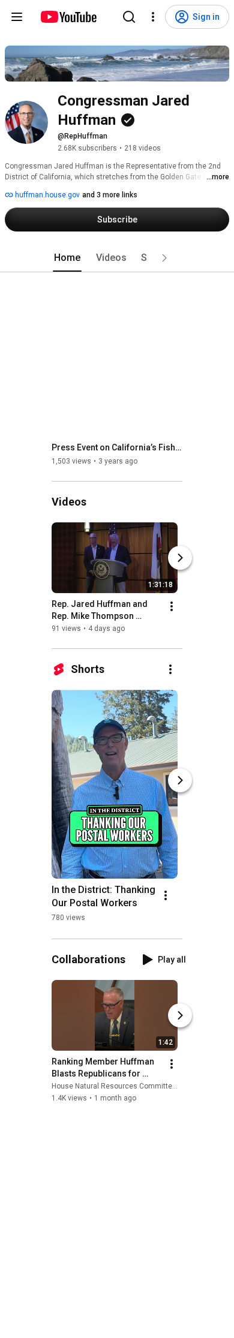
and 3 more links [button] (109, 195)
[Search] (129, 17)
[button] (164, 257)
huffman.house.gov (46, 195)
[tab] (67, 257)
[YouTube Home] (68, 17)
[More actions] (172, 606)
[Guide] (17, 17)
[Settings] (153, 17)
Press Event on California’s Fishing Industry (117, 447)
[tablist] (117, 257)
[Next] (180, 558)
